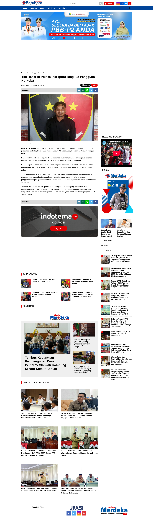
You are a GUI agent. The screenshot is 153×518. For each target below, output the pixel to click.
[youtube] (129, 3)
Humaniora (62, 8)
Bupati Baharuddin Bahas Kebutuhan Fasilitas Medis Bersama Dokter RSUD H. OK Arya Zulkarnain (78, 490)
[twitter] (126, 3)
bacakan (86, 85)
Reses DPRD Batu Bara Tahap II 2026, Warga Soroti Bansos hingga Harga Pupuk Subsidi (79, 453)
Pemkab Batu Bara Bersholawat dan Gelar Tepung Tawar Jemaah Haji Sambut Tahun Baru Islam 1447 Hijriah (121, 348)
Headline (33, 8)
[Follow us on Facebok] (69, 513)
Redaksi (35, 507)
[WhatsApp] (83, 90)
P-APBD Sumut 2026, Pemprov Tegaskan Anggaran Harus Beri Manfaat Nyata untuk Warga (82, 343)
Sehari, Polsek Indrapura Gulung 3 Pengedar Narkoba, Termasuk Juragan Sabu (83, 294)
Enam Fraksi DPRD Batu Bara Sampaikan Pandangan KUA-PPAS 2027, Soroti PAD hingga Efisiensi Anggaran (38, 453)
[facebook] (122, 3)
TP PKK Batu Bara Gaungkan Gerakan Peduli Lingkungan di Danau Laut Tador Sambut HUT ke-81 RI (119, 310)
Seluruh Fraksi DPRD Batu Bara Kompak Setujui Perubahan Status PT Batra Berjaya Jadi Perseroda (121, 323)
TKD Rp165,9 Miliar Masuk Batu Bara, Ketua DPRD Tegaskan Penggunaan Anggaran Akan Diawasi (77, 415)
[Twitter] (91, 90)
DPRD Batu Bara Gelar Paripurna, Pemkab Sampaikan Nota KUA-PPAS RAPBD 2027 (120, 296)
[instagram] (118, 3)
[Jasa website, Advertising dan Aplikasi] (59, 238)
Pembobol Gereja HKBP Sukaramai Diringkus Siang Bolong (82, 281)
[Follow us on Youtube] (84, 513)
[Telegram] (79, 90)
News (42, 8)
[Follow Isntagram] (79, 513)
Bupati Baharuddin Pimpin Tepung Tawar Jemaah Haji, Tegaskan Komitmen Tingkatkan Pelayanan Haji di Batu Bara (120, 374)
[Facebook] (95, 90)
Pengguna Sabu (37, 73)
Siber (42, 507)
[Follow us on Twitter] (74, 513)
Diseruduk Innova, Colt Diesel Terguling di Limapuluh (120, 333)
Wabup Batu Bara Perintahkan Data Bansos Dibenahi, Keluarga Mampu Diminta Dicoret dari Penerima (36, 415)
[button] (130, 7)
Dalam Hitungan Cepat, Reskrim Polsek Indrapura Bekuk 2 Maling (44, 294)
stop (95, 85)
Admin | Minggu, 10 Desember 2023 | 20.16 (32, 85)
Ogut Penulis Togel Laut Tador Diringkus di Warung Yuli (44, 280)
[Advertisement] (76, 55)
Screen (109, 4)
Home (25, 8)
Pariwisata (51, 8)
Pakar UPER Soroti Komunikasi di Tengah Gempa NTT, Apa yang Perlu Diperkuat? (82, 369)
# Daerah (104, 245)
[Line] (87, 90)
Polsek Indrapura (48, 73)
